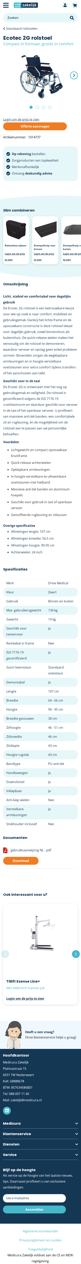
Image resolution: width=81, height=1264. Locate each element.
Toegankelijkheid (40, 1249)
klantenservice (44, 1037)
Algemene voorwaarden (40, 1231)
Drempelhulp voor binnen (44, 247)
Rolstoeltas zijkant (15, 245)
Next (76, 954)
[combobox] (40, 17)
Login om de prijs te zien (21, 119)
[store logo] (35, 5)
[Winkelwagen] (74, 5)
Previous (5, 954)
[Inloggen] (65, 5)
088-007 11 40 (19, 1094)
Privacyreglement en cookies (40, 1240)
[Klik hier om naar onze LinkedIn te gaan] (7, 1111)
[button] (70, 75)
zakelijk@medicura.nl (26, 1100)
